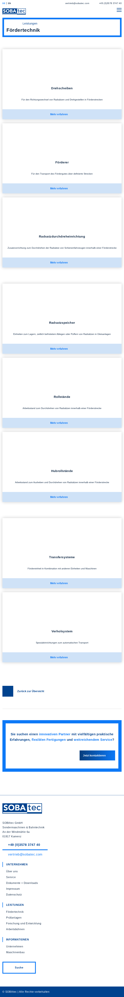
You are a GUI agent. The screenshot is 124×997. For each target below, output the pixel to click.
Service (11, 877)
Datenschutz (14, 894)
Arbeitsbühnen (15, 929)
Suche (19, 967)
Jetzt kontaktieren (94, 755)
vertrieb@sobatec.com (77, 3)
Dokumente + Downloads (22, 883)
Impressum (13, 888)
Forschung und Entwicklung (23, 923)
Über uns (12, 871)
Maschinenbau (15, 952)
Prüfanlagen (14, 917)
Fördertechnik (15, 911)
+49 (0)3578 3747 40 (110, 3)
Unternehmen (14, 946)
